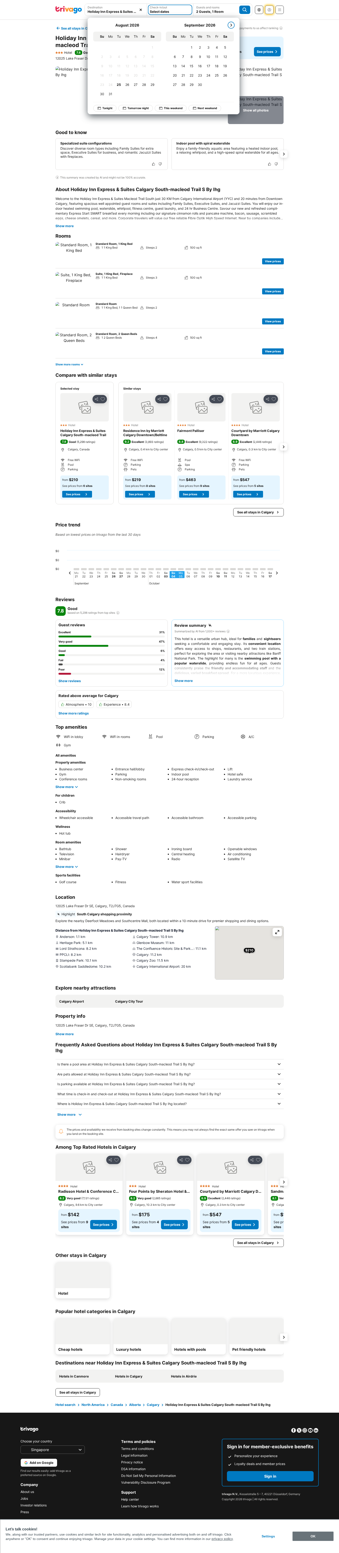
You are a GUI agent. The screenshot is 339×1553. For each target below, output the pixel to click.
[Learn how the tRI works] (118, 613)
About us (27, 1492)
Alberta (135, 1405)
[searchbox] (116, 11)
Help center (130, 1499)
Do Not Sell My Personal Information (148, 1476)
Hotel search (65, 1405)
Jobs (24, 1498)
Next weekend (207, 108)
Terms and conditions (137, 1449)
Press (25, 1512)
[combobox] (116, 10)
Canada (117, 1405)
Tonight (107, 108)
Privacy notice (132, 1462)
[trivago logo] (68, 9)
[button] (116, 10)
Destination (95, 7)
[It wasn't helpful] (160, 164)
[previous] (70, 573)
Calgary (153, 1405)
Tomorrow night (138, 108)
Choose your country (36, 1441)
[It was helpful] (153, 164)
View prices (273, 261)
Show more (64, 226)
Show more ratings (73, 713)
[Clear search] (141, 10)
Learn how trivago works (140, 1506)
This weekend (173, 108)
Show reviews (69, 681)
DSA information (133, 1469)
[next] (231, 25)
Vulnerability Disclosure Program (145, 1482)
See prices (265, 52)
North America (93, 1405)
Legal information (134, 1455)
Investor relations (34, 1505)
